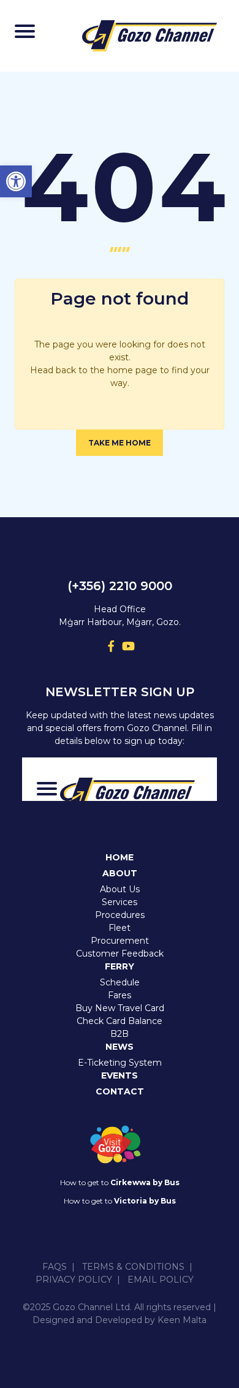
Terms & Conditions (133, 1266)
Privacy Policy (74, 1279)
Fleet (119, 927)
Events (119, 1075)
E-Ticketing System (120, 1062)
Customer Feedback (120, 953)
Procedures (120, 914)
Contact (120, 1091)
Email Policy (160, 1279)
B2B (119, 1033)
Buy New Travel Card (119, 1008)
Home (119, 857)
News (119, 1046)
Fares (119, 995)
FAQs (54, 1266)
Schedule (120, 982)
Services (119, 902)
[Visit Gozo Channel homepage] (149, 35)
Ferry (119, 966)
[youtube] (128, 646)
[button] (16, 181)
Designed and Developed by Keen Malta (119, 1319)
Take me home (119, 442)
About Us (120, 889)
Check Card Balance (119, 1020)
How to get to (120, 1182)
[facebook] (111, 646)
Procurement (120, 940)
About (119, 873)
